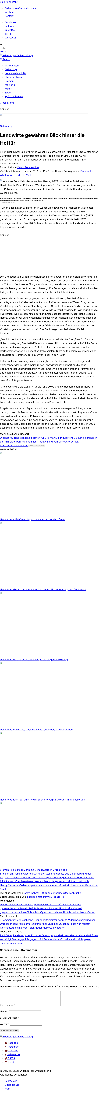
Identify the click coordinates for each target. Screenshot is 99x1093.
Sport (8, 92)
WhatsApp (11, 37)
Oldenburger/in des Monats (20, 8)
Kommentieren (19, 445)
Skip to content (9, 1)
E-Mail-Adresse (10, 1017)
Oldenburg (11, 69)
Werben (9, 12)
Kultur (8, 88)
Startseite (5, 445)
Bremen (9, 81)
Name (4, 1011)
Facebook (10, 22)
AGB (7, 1088)
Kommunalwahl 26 (15, 73)
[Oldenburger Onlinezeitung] (16, 1036)
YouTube (10, 29)
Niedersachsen (13, 77)
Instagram (10, 26)
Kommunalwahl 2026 (35, 893)
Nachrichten (12, 65)
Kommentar (7, 1005)
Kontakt (9, 15)
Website (4, 1024)
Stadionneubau (55, 893)
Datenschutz (12, 1084)
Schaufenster (15, 96)
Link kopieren (39, 446)
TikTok (8, 33)
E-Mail (27, 175)
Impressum (11, 1080)
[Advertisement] (49, 255)
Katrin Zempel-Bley (28, 167)
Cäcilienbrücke (72, 893)
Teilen (31, 446)
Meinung (10, 84)
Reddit (17, 175)
